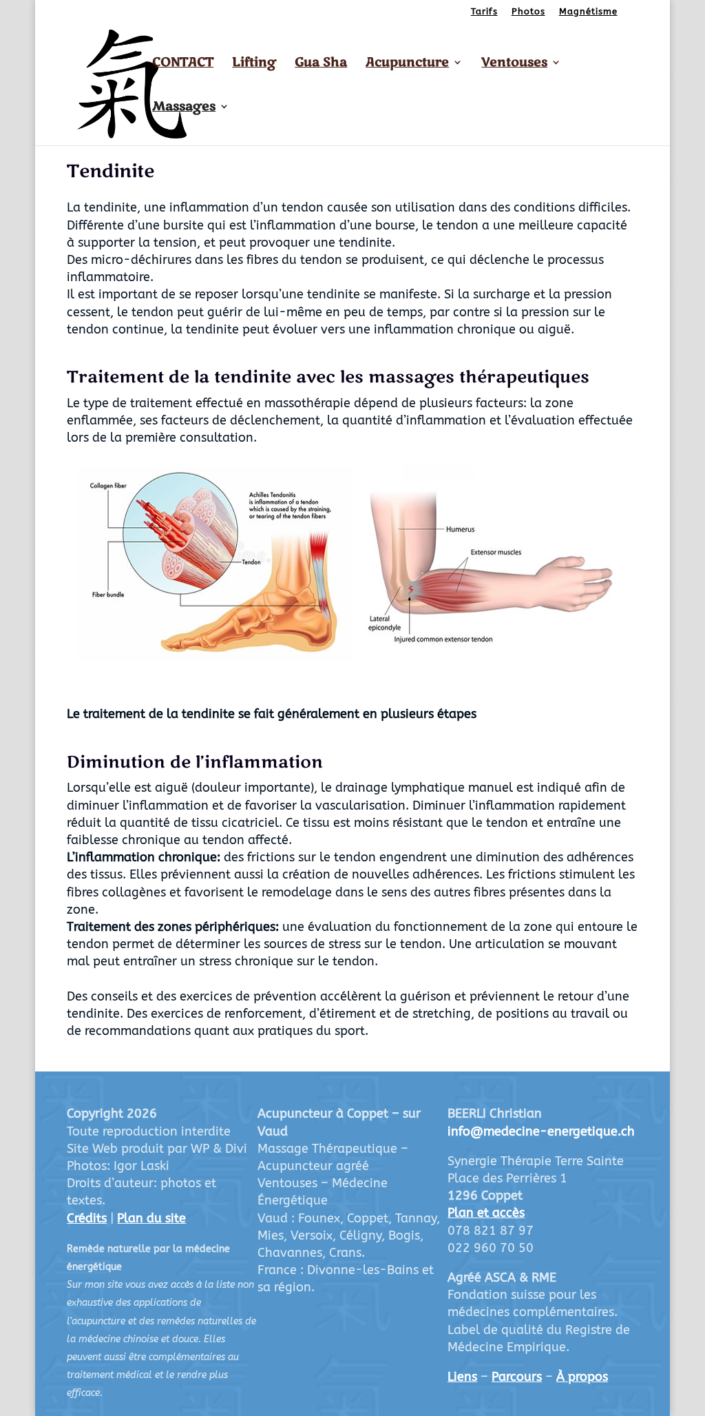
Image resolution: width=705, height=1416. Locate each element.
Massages (183, 107)
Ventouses (514, 63)
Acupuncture (407, 63)
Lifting (254, 63)
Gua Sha (321, 63)
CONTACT (182, 63)
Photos (528, 12)
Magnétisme (588, 12)
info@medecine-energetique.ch (541, 1131)
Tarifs (484, 12)
